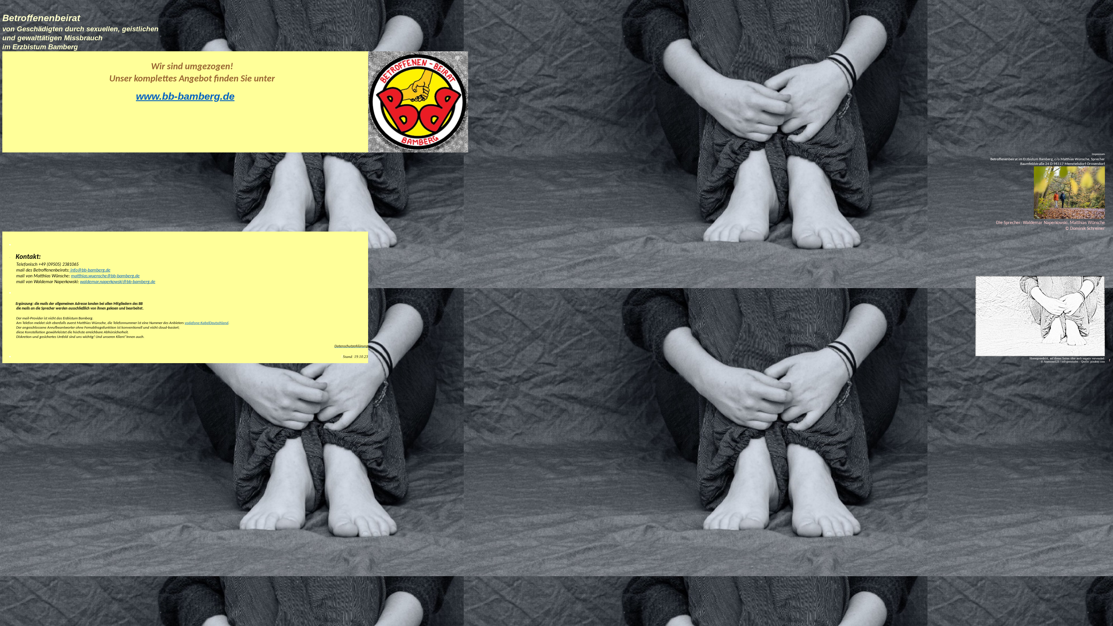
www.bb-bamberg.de (185, 96)
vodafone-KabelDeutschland (206, 323)
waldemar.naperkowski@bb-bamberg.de (117, 282)
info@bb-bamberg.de (89, 270)
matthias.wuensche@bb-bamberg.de (105, 276)
